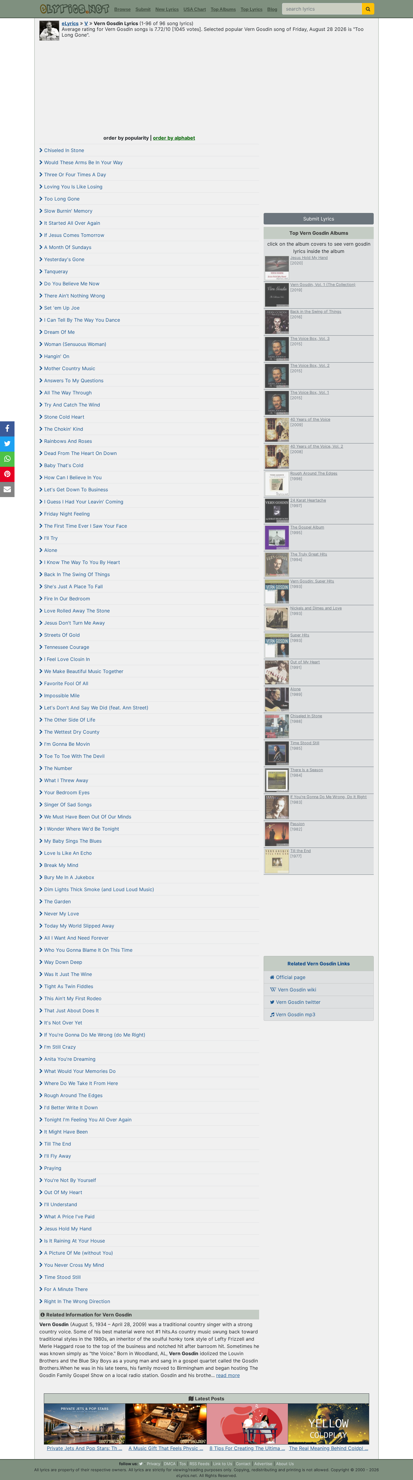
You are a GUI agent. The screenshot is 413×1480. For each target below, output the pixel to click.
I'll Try (50, 538)
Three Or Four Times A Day (74, 174)
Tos (182, 1463)
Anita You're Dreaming (69, 1059)
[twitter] (141, 1463)
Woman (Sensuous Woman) (74, 344)
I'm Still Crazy (59, 1047)
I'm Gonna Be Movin (66, 744)
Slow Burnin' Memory (68, 211)
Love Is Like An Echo (67, 853)
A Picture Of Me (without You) (78, 1253)
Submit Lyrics (318, 219)
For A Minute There (65, 1289)
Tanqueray (55, 271)
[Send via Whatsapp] (7, 459)
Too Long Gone (61, 199)
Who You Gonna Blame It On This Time (87, 950)
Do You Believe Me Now (71, 283)
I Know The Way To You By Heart (81, 562)
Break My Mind (60, 865)
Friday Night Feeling (66, 514)
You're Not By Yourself (69, 1180)
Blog (272, 9)
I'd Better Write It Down (70, 1107)
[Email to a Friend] (7, 489)
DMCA (170, 1463)
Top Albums (223, 9)
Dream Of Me (59, 332)
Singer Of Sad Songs (67, 804)
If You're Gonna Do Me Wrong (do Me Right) (94, 1035)
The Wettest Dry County (71, 732)
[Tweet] (7, 444)
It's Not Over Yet (62, 1023)
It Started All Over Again (71, 223)
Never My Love (61, 914)
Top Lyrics (251, 9)
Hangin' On (56, 356)
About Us (285, 1463)
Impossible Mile (61, 695)
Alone (50, 550)
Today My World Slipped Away (78, 926)
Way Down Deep (62, 962)
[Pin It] (7, 474)
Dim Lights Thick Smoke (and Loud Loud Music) (98, 889)
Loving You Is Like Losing (72, 187)
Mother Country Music (69, 368)
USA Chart (195, 9)
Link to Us (222, 1463)
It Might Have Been (65, 1132)
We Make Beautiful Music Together (83, 671)
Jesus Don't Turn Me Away (74, 623)
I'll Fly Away (57, 1156)
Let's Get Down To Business (75, 489)
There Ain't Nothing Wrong (74, 296)
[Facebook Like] (7, 428)
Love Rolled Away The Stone (76, 611)
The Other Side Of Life (69, 720)
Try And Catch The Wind (71, 405)
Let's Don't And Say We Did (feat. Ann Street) (95, 708)
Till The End (57, 1144)
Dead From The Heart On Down (80, 453)
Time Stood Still (62, 1277)
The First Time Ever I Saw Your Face (85, 526)
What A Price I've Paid (69, 1216)
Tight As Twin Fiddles (68, 986)
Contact (243, 1463)
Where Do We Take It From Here (80, 1083)
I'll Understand (60, 1204)
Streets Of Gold (61, 635)
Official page (290, 977)
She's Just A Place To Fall (73, 586)
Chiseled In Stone (63, 150)
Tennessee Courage (66, 647)
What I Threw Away (65, 780)
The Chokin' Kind (63, 429)
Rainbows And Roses (67, 441)
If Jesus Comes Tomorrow (73, 235)
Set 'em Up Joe (61, 308)
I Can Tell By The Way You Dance (81, 320)
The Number (57, 768)
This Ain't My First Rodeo (72, 998)
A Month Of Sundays (67, 247)
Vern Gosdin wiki (296, 990)
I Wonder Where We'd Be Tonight (81, 829)
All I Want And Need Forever (76, 938)
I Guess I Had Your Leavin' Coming (83, 502)
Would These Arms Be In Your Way (83, 162)
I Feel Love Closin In (66, 659)
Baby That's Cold (63, 465)
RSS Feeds (200, 1463)
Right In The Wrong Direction (76, 1301)
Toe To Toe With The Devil (74, 756)
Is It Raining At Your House (74, 1241)
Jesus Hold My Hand (67, 1229)
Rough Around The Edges (72, 1095)
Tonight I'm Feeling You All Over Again (87, 1120)
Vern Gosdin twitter (297, 1002)
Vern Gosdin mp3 (294, 1014)
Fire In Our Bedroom (66, 599)
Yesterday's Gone (63, 259)
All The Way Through (67, 393)
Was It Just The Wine (67, 974)
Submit (143, 9)
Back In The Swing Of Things (76, 574)
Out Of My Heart (62, 1192)
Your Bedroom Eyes (66, 792)
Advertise (263, 1463)
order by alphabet (174, 138)
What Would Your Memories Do (79, 1071)
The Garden (57, 901)
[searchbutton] (368, 9)
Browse (122, 9)
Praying (52, 1168)
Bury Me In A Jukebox (68, 877)
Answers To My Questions (73, 380)
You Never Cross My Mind (73, 1265)
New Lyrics (167, 9)
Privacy (153, 1463)
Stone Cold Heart (63, 417)
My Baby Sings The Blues (72, 841)
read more (228, 1375)
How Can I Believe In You (72, 477)
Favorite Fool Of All (65, 683)
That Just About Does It (71, 1010)
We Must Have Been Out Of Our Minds (87, 817)
